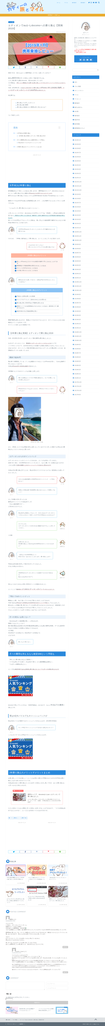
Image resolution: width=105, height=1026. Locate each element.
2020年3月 (77, 269)
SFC (75, 82)
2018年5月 (77, 361)
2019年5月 (77, 311)
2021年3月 (77, 219)
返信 (66, 947)
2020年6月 (77, 257)
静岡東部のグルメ (79, 128)
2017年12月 (78, 382)
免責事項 (21, 1024)
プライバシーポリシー (12, 1024)
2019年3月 (77, 319)
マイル (66, 2)
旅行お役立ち (78, 107)
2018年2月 (77, 374)
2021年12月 (78, 181)
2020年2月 (77, 273)
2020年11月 (77, 236)
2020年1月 (77, 277)
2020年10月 (78, 240)
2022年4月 (77, 165)
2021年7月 (77, 202)
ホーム (58, 2)
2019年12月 (78, 282)
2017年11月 (77, 386)
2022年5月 (77, 161)
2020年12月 (78, 232)
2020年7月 (77, 252)
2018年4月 (77, 365)
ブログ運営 (11, 22)
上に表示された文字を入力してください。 (18, 997)
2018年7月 (77, 353)
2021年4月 (77, 215)
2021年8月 (77, 198)
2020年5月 (77, 261)
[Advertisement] (37, 167)
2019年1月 (77, 328)
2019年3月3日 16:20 (10, 920)
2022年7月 (77, 152)
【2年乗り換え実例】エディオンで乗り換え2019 (31, 136)
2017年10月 (78, 390)
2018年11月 (77, 336)
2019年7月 (77, 302)
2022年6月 (77, 156)
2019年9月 (77, 294)
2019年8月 (77, 298)
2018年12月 (78, 332)
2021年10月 (78, 190)
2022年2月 (77, 173)
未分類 (76, 111)
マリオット (77, 99)
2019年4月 (77, 315)
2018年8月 (77, 348)
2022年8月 (77, 148)
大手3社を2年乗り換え (24, 133)
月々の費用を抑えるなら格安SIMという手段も (31, 140)
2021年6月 (77, 207)
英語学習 (77, 119)
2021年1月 (77, 227)
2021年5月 (77, 211)
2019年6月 (77, 307)
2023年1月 (77, 140)
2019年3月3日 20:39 (16, 952)
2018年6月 (77, 357)
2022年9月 (77, 144)
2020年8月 (77, 248)
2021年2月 (77, 223)
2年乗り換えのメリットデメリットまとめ (29, 146)
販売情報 (77, 124)
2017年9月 (77, 394)
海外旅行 (74, 2)
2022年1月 (77, 177)
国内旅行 (83, 2)
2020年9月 (77, 244)
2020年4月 (77, 265)
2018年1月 (77, 378)
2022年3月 (77, 169)
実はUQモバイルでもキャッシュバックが (29, 142)
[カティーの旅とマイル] (25, 10)
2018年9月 (77, 344)
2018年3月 (77, 369)
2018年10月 (78, 340)
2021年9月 (77, 194)
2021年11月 (77, 186)
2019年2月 (77, 323)
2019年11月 (77, 286)
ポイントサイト (79, 90)
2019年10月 (78, 290)
